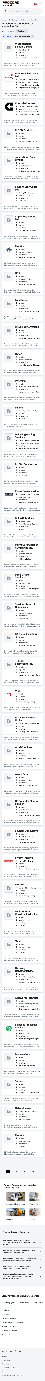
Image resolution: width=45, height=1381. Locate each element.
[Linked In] (2, 1351)
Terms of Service (7, 1364)
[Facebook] (6, 1351)
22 (33, 1171)
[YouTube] (20, 1351)
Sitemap (4, 1372)
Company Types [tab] (9, 1303)
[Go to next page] (37, 1171)
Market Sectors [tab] (24, 1303)
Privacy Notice (6, 1360)
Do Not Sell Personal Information (11, 1368)
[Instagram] (15, 1351)
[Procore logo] (11, 2)
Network (7, 5)
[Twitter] (11, 1351)
